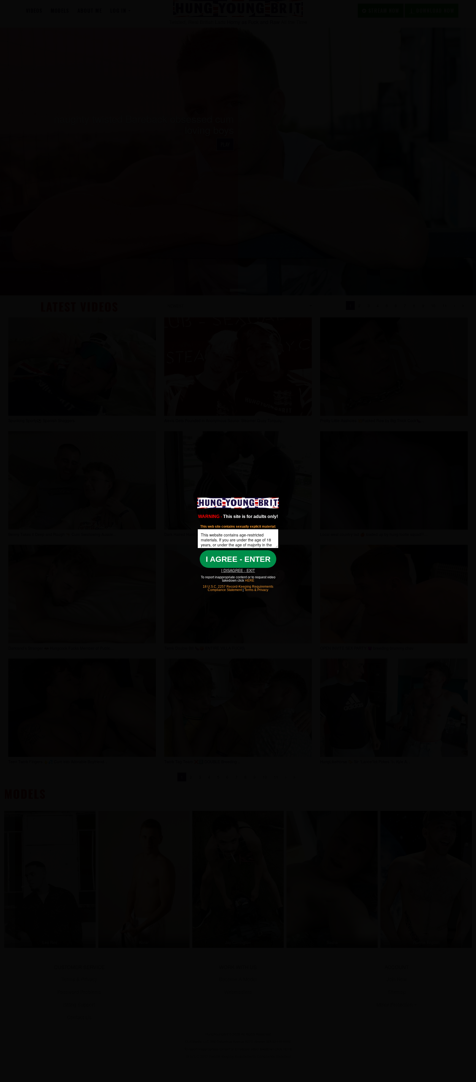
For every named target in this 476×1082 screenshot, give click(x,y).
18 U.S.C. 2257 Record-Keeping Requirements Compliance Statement (238, 588)
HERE (249, 580)
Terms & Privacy (256, 590)
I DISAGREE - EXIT (238, 570)
